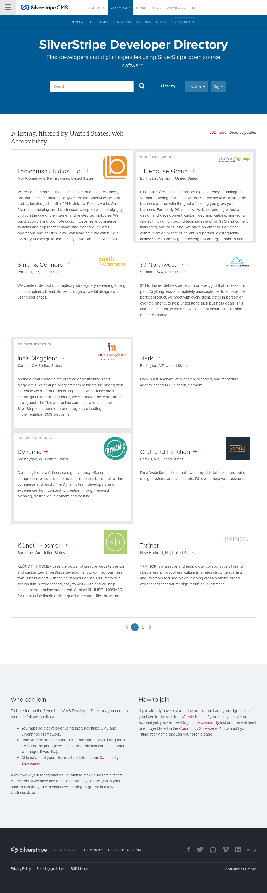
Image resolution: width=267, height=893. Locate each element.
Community (121, 8)
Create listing (194, 716)
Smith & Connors (40, 265)
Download (175, 8)
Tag (217, 86)
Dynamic (29, 452)
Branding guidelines (51, 869)
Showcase (122, 22)
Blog (156, 8)
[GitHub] (210, 850)
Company (93, 850)
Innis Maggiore (37, 358)
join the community (203, 722)
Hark (146, 358)
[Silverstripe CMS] (44, 8)
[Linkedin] (235, 850)
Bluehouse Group (164, 171)
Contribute (185, 22)
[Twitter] (197, 850)
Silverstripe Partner (157, 157)
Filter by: (169, 86)
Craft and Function (165, 452)
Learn (141, 8)
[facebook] (186, 850)
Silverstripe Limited (242, 869)
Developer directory (89, 22)
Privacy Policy (21, 869)
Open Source (65, 850)
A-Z (213, 132)
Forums (144, 22)
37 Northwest (158, 265)
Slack (161, 22)
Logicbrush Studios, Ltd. (49, 171)
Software (97, 8)
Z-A (222, 132)
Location (195, 86)
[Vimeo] (223, 850)
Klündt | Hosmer (39, 545)
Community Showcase (198, 728)
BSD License (80, 869)
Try (193, 8)
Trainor (149, 545)
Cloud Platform (124, 850)
